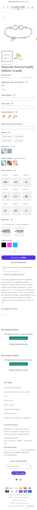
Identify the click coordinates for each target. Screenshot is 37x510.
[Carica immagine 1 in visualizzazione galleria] (7, 56)
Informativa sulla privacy (19, 500)
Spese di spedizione (15, 77)
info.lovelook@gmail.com (13, 450)
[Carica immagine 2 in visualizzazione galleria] (18, 56)
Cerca (6, 396)
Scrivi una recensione (18, 338)
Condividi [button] (6, 315)
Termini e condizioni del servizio (19, 503)
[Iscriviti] (30, 466)
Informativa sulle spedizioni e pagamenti (17, 418)
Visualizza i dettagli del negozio (14, 274)
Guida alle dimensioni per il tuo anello (17, 392)
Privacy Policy (8, 400)
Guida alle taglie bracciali (12, 387)
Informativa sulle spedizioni (16, 506)
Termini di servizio (10, 413)
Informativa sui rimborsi (21, 497)
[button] (4, 8)
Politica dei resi (9, 405)
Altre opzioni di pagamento (18, 262)
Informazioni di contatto (12, 409)
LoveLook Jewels (17, 495)
